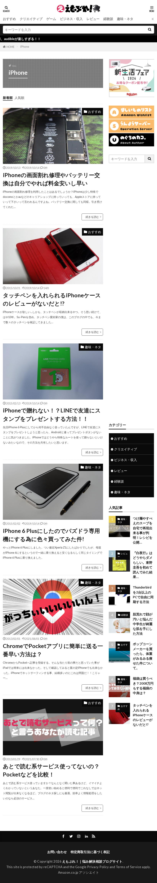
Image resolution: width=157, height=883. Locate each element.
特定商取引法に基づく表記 (90, 852)
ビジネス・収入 (71, 19)
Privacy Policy (98, 867)
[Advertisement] (131, 293)
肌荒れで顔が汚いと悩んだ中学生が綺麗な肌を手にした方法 (142, 623)
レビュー (93, 19)
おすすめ (9, 19)
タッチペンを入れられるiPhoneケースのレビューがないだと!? (52, 299)
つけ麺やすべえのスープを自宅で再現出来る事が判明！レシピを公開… (142, 530)
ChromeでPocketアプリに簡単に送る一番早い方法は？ (53, 650)
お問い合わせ (57, 852)
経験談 (108, 19)
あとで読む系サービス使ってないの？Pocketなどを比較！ (51, 770)
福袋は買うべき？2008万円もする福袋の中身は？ (143, 685)
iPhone (24, 46)
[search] (149, 30)
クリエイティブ (31, 19)
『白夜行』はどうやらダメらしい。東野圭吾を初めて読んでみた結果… (142, 565)
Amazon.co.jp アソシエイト (78, 872)
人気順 (19, 98)
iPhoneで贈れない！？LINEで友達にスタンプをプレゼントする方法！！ (52, 414)
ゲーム (51, 19)
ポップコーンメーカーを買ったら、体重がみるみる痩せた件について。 (142, 656)
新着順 (8, 98)
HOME (11, 46)
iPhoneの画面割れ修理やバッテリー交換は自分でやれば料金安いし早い (51, 179)
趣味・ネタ (125, 19)
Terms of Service (128, 867)
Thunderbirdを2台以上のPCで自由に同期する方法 (143, 594)
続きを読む (92, 216)
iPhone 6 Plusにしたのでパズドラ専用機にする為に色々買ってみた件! (51, 535)
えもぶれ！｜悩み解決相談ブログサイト (92, 861)
